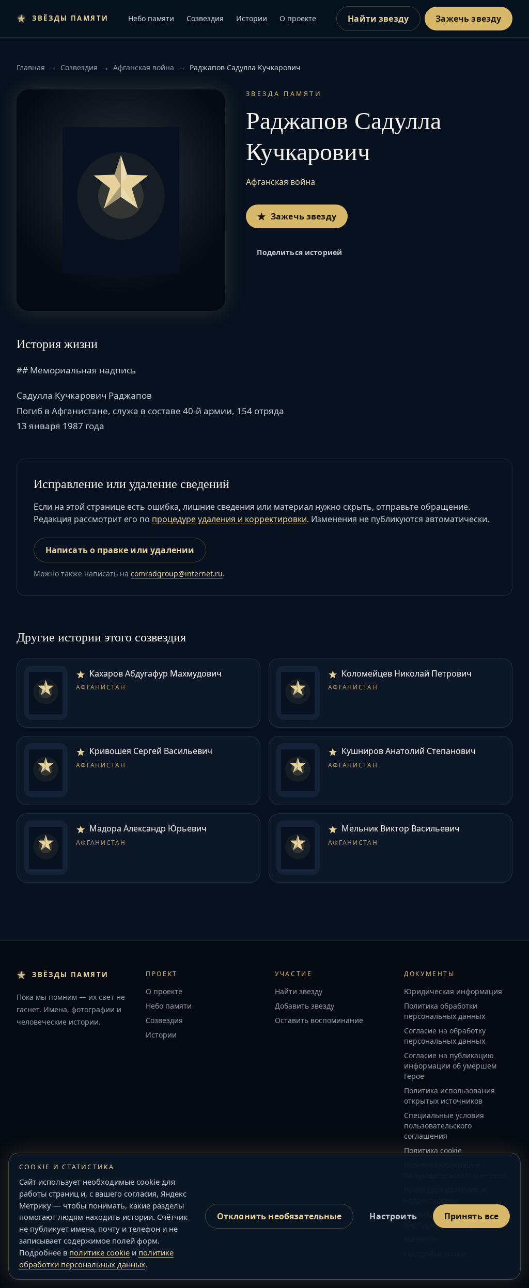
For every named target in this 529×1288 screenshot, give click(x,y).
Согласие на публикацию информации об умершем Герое (450, 1065)
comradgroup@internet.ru (177, 573)
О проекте (297, 18)
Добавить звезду (304, 1006)
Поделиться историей (299, 252)
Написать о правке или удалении (120, 550)
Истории (251, 18)
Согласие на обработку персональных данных (445, 1036)
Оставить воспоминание (319, 1020)
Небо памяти (151, 18)
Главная (31, 67)
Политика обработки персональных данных (444, 1011)
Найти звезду (378, 18)
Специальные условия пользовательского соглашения (444, 1125)
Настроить (392, 1216)
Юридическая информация (453, 991)
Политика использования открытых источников (449, 1096)
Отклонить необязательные (279, 1216)
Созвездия (205, 18)
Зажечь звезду (468, 18)
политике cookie (99, 1252)
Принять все (471, 1216)
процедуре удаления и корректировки (229, 519)
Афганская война (143, 67)
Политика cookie (433, 1150)
